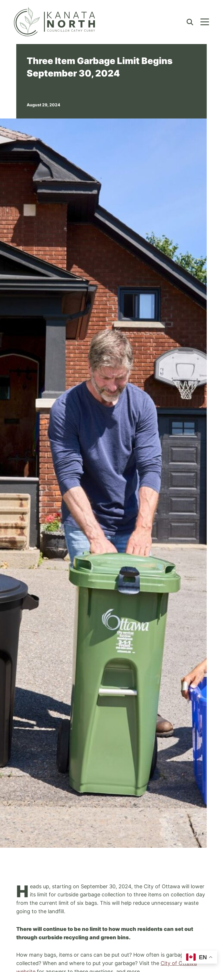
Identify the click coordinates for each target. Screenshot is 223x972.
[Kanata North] (54, 21)
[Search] (190, 21)
